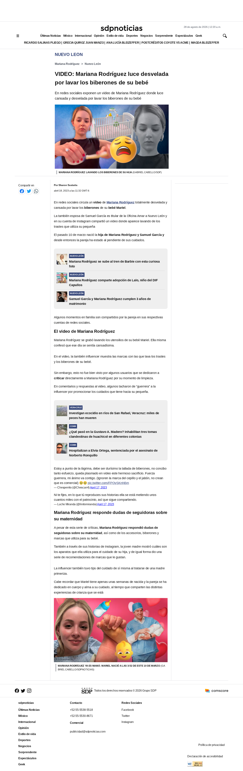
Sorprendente (164, 35)
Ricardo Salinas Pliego (42, 42)
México (67, 35)
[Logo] (121, 28)
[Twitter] (29, 191)
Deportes (132, 35)
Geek (199, 35)
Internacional (83, 35)
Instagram (128, 721)
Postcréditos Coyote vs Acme (164, 42)
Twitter (126, 715)
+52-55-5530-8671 (81, 715)
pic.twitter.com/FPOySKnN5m (108, 483)
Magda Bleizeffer (205, 42)
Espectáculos (184, 35)
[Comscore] (216, 690)
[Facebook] (21, 191)
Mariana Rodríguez (67, 63)
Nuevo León (93, 63)
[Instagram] (29, 691)
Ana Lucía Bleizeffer (122, 42)
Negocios (146, 35)
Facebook (128, 709)
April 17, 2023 (98, 487)
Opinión (99, 35)
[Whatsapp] (36, 191)
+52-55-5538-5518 (81, 709)
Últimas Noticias (50, 35)
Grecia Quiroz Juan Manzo (83, 42)
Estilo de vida (115, 35)
